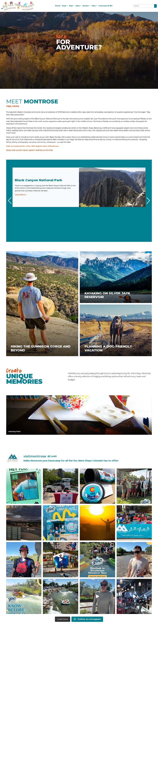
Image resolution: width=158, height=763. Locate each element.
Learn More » (21, 195)
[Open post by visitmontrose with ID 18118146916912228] (24, 486)
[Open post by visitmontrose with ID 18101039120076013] (134, 523)
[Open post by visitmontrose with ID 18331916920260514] (97, 523)
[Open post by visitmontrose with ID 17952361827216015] (60, 523)
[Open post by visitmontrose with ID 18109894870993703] (134, 596)
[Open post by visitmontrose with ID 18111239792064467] (97, 559)
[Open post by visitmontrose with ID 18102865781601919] (60, 559)
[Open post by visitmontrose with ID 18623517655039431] (24, 559)
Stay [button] (64, 6)
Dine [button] (78, 6)
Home (57, 6)
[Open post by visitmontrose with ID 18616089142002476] (24, 596)
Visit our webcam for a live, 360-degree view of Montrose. (32, 146)
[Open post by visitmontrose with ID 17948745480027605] (134, 559)
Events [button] (86, 6)
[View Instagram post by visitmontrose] (38, 501)
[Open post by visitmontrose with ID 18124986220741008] (60, 596)
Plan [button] (94, 6)
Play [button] (71, 6)
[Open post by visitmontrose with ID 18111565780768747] (24, 523)
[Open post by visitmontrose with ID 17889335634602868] (97, 596)
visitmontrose (23, 471)
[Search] (155, 6)
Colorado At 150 (105, 6)
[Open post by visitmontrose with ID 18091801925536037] (97, 486)
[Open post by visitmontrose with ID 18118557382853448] (134, 486)
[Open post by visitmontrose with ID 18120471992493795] (60, 486)
